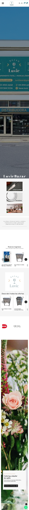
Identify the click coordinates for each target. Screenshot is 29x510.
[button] (26, 259)
